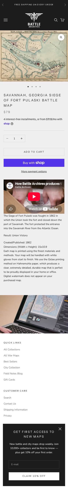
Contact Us (10, 403)
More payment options (34, 171)
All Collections (12, 349)
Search (7, 397)
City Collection (12, 367)
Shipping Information (16, 409)
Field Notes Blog (13, 373)
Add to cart (34, 152)
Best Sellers (10, 361)
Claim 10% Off (34, 476)
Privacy (8, 415)
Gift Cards (9, 379)
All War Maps (11, 355)
